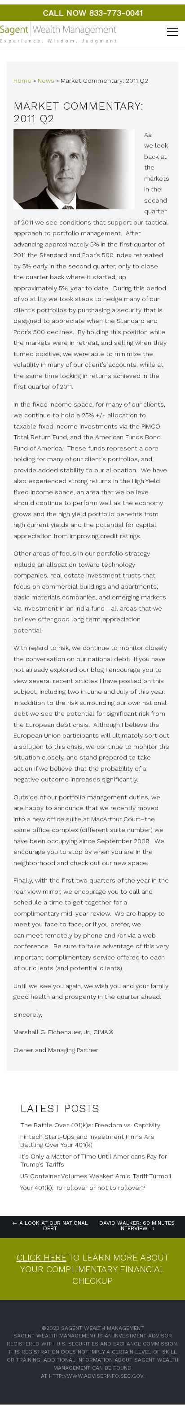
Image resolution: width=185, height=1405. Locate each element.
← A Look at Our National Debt (50, 1225)
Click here (41, 1257)
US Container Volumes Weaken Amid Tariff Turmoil (96, 1176)
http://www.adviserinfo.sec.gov (96, 1376)
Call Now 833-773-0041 (93, 12)
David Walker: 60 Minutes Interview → (137, 1225)
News (46, 80)
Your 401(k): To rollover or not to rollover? (82, 1187)
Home (22, 80)
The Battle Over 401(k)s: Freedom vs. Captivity (90, 1125)
